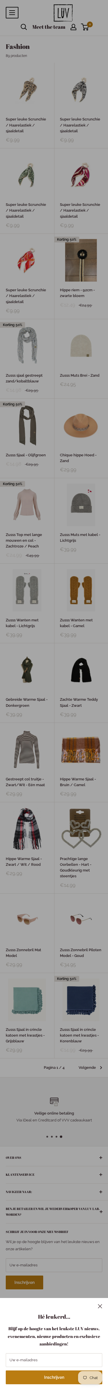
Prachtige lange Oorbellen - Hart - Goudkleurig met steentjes (75, 867)
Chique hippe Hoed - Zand (78, 458)
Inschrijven (54, 1377)
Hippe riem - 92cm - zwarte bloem (77, 293)
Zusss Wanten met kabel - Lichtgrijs (22, 623)
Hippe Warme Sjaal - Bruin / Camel (78, 782)
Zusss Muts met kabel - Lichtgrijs (80, 538)
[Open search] (24, 27)
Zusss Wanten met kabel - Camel (76, 623)
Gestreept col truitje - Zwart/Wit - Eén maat (25, 782)
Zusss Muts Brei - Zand (79, 375)
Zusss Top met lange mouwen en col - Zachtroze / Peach (24, 540)
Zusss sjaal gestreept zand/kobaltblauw (24, 378)
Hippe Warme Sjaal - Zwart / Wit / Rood (24, 862)
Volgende (87, 1067)
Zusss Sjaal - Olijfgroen (26, 455)
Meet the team (48, 26)
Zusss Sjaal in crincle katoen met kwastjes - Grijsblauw (25, 1035)
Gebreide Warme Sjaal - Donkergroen (27, 702)
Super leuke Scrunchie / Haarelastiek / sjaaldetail (26, 125)
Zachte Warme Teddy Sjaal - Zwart (79, 702)
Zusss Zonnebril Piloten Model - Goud (80, 953)
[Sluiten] (100, 1306)
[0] (85, 27)
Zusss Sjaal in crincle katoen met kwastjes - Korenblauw (79, 1035)
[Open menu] (12, 12)
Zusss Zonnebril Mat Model (23, 953)
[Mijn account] (73, 27)
